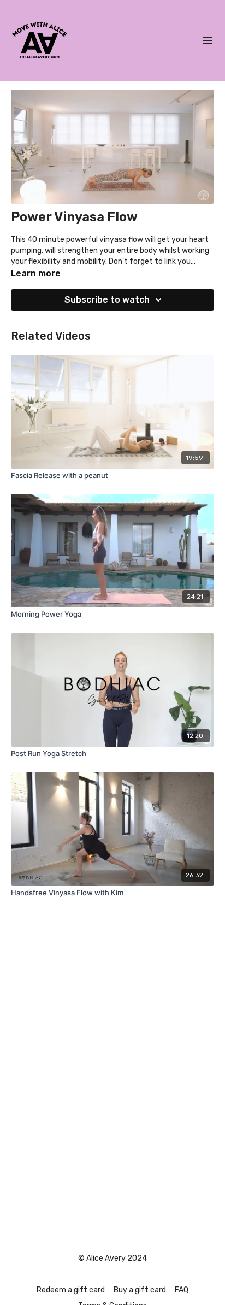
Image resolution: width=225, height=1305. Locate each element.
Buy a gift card (140, 1290)
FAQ (181, 1290)
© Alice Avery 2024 (112, 1258)
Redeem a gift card (71, 1290)
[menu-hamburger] (207, 41)
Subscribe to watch (107, 299)
